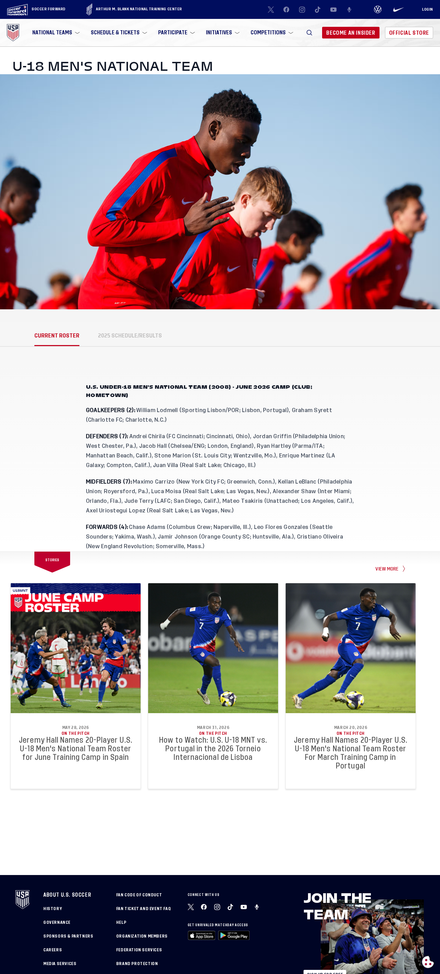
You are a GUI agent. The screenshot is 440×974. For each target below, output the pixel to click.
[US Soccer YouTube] (333, 10)
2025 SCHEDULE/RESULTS (130, 336)
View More (386, 568)
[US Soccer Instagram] (302, 10)
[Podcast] (349, 10)
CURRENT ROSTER (56, 336)
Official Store (409, 32)
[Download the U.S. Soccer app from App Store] (202, 935)
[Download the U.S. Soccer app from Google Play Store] (234, 935)
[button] (309, 32)
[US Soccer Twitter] (271, 10)
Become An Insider (350, 32)
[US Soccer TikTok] (318, 10)
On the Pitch (76, 733)
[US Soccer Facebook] (286, 10)
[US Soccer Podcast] (257, 907)
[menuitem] (55, 32)
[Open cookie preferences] (428, 962)
